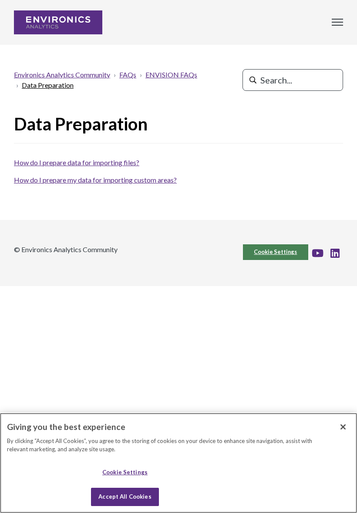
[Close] (343, 426)
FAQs (127, 74)
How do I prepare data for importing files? (76, 162)
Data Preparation (48, 85)
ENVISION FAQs (171, 74)
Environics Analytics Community (62, 74)
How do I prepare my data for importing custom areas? (95, 180)
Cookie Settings (275, 251)
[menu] (337, 22)
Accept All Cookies (124, 496)
